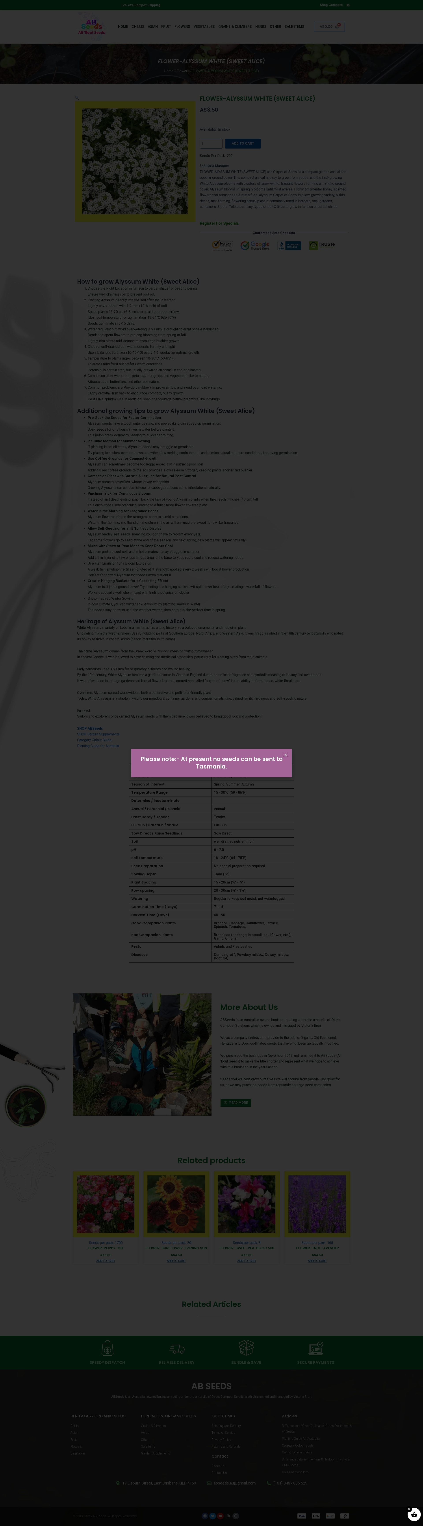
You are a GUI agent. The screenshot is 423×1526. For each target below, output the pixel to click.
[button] (285, 755)
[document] (211, 763)
